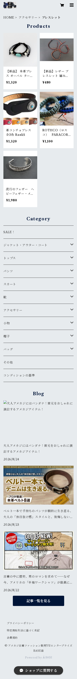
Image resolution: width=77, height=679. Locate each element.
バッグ (8, 349)
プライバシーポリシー (20, 623)
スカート (9, 284)
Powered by (34, 657)
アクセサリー (28, 17)
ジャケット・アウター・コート (25, 245)
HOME (8, 17)
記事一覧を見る (38, 601)
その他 (8, 362)
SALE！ (9, 232)
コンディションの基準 (19, 375)
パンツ (8, 271)
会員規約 (12, 637)
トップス (9, 258)
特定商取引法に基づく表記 (23, 630)
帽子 (6, 336)
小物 (6, 323)
